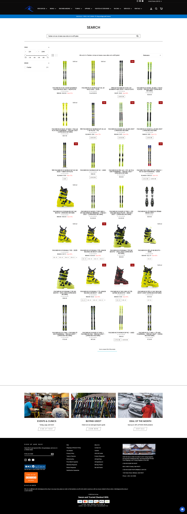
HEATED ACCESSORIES (102, 9)
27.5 (149, 300)
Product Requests (100, 456)
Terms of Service (71, 456)
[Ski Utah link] (35, 468)
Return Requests (71, 467)
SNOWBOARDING (65, 9)
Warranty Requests (72, 465)
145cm (149, 138)
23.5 (61, 257)
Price (26, 47)
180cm (125, 340)
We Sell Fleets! (99, 467)
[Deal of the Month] (140, 405)
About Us (97, 445)
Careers (97, 451)
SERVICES (127, 9)
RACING (117, 9)
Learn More (93, 429)
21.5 (83, 300)
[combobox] (93, 36)
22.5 (55, 257)
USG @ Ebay (98, 459)
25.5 (72, 257)
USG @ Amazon (99, 462)
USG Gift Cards (99, 453)
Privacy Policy (70, 453)
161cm (145, 179)
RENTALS (137, 9)
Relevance (146, 55)
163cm (121, 138)
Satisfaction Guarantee (73, 470)
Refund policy (70, 459)
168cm (153, 179)
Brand (26, 63)
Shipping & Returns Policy (74, 448)
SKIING (52, 9)
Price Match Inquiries (72, 462)
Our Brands (70, 451)
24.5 (67, 257)
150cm (93, 177)
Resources (41, 9)
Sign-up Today (46, 429)
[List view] (56, 55)
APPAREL (88, 9)
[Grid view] (53, 55)
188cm (121, 96)
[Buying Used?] (93, 405)
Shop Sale (140, 429)
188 (64, 179)
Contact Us (98, 448)
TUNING (78, 9)
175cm (117, 340)
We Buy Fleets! (99, 465)
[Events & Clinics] (46, 405)
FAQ (68, 445)
